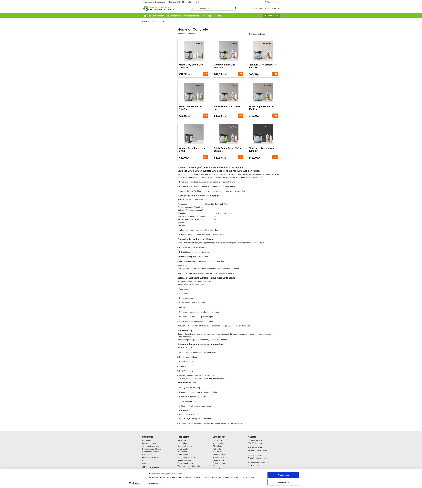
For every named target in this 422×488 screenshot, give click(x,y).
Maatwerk (216, 469)
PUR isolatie (218, 449)
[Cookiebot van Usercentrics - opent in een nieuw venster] (134, 483)
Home (144, 21)
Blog (144, 460)
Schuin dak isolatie (184, 446)
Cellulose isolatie (219, 463)
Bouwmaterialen (174, 16)
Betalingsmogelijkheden (151, 449)
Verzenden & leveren (150, 452)
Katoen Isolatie (218, 460)
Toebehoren (217, 466)
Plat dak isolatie (183, 443)
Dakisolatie (181, 440)
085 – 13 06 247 (256, 455)
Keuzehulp (206, 16)
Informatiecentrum (191, 16)
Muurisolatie (182, 452)
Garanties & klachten (150, 457)
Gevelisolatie (182, 455)
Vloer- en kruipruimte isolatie (188, 466)
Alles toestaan (283, 475)
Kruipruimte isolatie (185, 469)
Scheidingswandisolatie (186, 457)
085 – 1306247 (255, 466)
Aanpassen (282, 482)
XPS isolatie (217, 452)
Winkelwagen (272, 16)
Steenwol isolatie (219, 455)
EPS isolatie (217, 440)
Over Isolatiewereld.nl (150, 446)
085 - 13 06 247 (273, 8)
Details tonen (154, 483)
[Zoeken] (235, 8)
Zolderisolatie (182, 449)
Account (259, 8)
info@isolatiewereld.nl (258, 458)
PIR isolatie (217, 446)
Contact (217, 16)
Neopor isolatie (219, 443)
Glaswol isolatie (219, 457)
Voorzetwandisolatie (185, 463)
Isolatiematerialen (156, 16)
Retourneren (147, 455)
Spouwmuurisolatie (185, 460)
